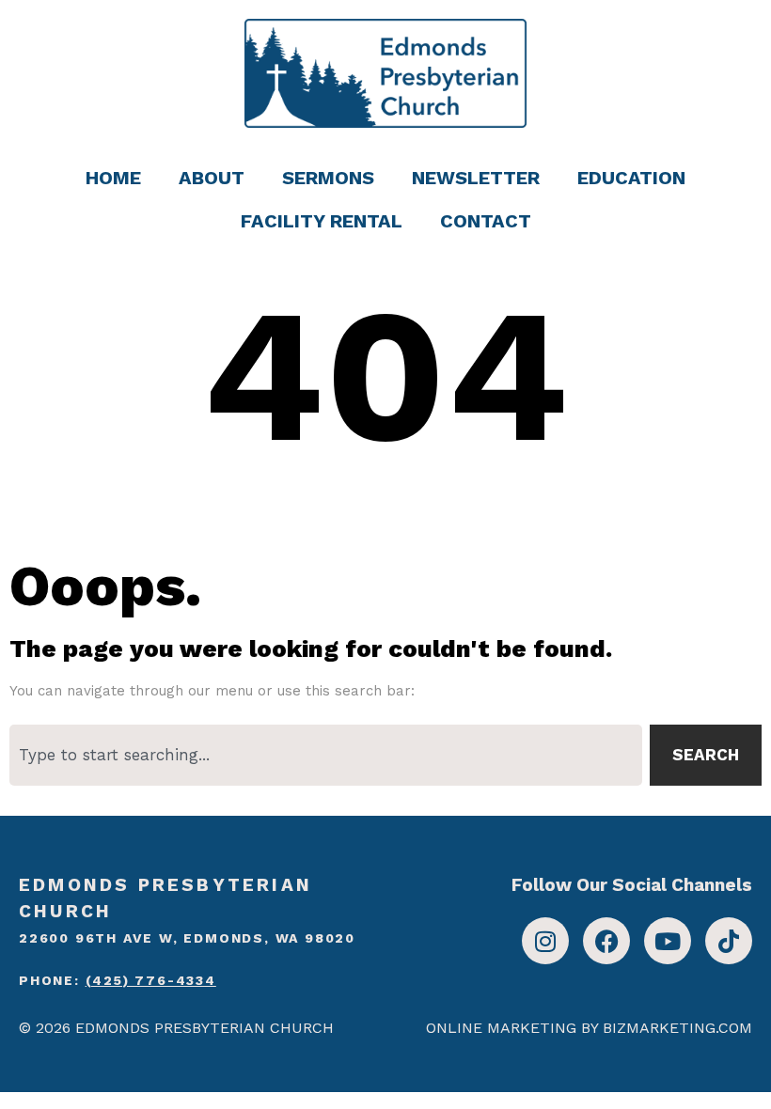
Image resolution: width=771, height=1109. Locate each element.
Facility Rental (321, 221)
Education (631, 177)
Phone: (117, 980)
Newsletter (476, 177)
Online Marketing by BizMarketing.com (589, 1028)
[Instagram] (545, 940)
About (211, 177)
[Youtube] (667, 940)
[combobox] (325, 755)
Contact (485, 221)
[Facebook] (606, 940)
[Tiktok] (728, 940)
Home (113, 177)
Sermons (328, 177)
